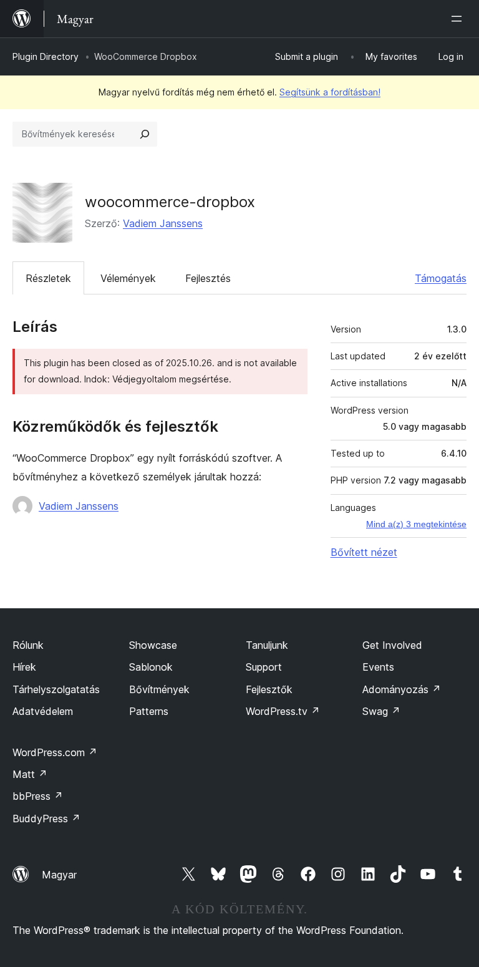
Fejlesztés (208, 278)
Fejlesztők (269, 689)
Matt (29, 774)
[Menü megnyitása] (459, 18)
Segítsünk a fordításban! (329, 92)
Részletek (48, 278)
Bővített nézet (364, 552)
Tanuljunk (267, 645)
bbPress (37, 796)
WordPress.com (54, 752)
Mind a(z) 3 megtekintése (416, 524)
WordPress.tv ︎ (283, 711)
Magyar (59, 874)
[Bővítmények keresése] (144, 134)
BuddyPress (46, 818)
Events (378, 667)
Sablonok (151, 667)
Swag (381, 711)
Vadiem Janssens (163, 223)
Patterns (148, 711)
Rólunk (28, 645)
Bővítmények (159, 689)
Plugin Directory (45, 56)
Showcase (153, 645)
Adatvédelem (42, 711)
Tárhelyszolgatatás (56, 689)
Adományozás (401, 689)
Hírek (24, 667)
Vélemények (128, 278)
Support (264, 667)
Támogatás (441, 278)
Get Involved (392, 645)
